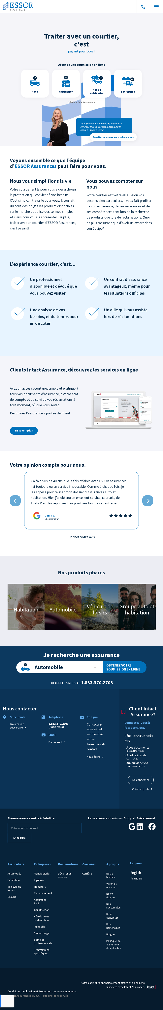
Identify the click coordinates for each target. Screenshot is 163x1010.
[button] (15, 500)
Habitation (14, 880)
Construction (41, 910)
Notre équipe (110, 895)
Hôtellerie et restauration (41, 918)
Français (136, 878)
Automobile (49, 667)
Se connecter (140, 780)
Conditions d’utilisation (21, 991)
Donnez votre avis (81, 537)
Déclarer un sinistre (65, 875)
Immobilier (40, 926)
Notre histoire (110, 875)
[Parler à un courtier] (143, 7)
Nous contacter (112, 915)
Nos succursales (113, 905)
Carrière (87, 873)
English (135, 872)
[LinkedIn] (140, 828)
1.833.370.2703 (97, 682)
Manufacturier (42, 873)
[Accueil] (18, 6)
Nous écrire (94, 756)
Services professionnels (43, 941)
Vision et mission (111, 885)
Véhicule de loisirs (14, 888)
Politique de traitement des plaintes (113, 944)
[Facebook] (152, 828)
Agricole (39, 880)
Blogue (110, 934)
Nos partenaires (113, 926)
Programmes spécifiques (41, 951)
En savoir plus (24, 430)
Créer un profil (140, 789)
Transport (40, 886)
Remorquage (41, 933)
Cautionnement (43, 893)
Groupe (12, 897)
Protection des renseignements (58, 991)
